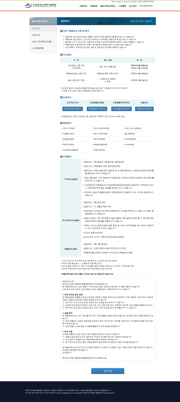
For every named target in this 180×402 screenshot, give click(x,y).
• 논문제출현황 (37, 48)
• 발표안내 (35, 28)
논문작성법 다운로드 (72, 109)
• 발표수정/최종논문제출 (41, 42)
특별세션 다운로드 (144, 109)
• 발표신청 (35, 35)
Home (113, 2)
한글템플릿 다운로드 (97, 109)
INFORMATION (146, 6)
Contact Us (126, 2)
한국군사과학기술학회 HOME (142, 2)
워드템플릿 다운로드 (121, 109)
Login (119, 2)
